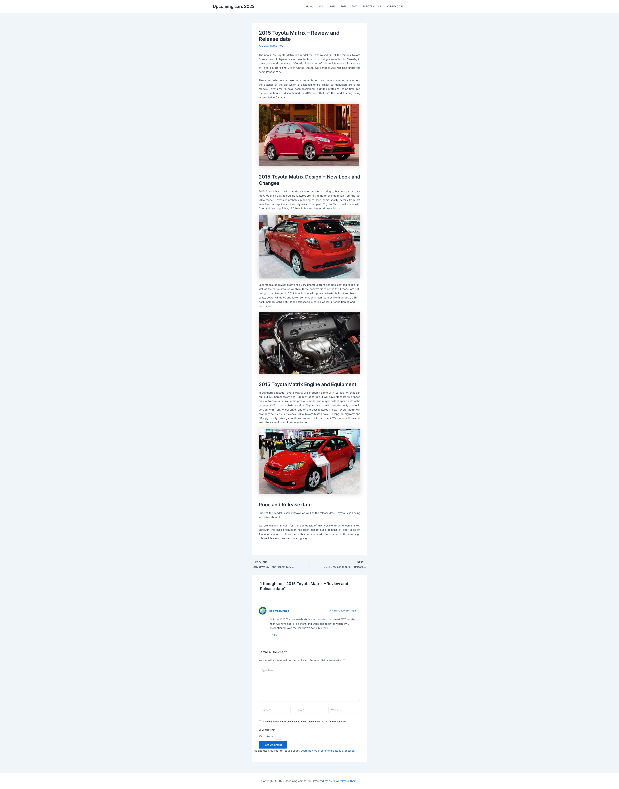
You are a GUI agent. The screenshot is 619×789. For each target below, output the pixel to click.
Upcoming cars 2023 (234, 6)
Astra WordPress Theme (343, 781)
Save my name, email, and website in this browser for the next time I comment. (305, 721)
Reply (274, 634)
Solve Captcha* (267, 729)
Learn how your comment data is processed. (328, 750)
